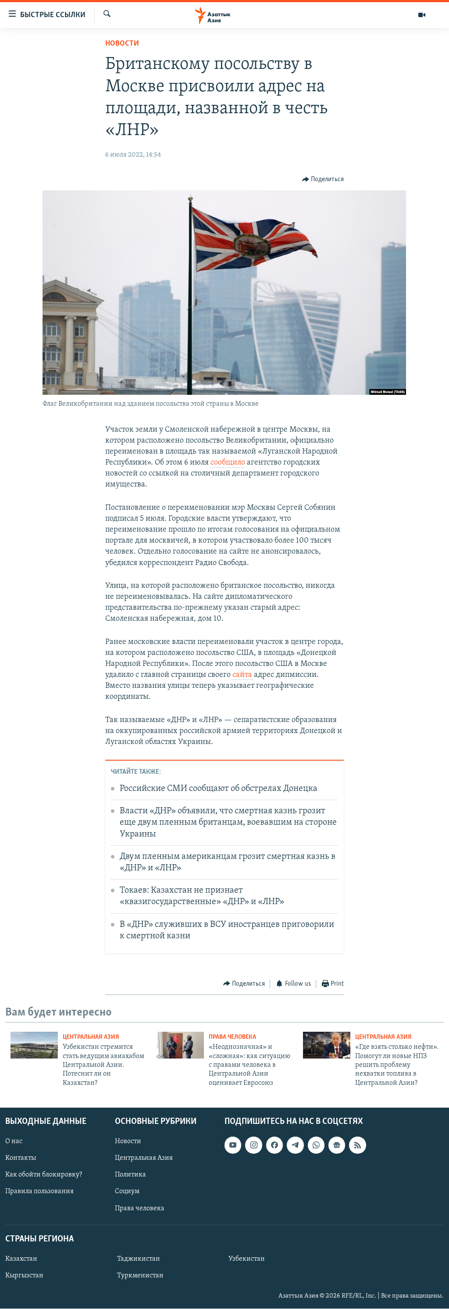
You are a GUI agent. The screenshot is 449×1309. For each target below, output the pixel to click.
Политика (130, 1175)
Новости (122, 44)
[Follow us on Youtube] (232, 1145)
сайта (243, 675)
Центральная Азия (91, 1037)
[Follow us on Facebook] (274, 1145)
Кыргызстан (24, 1275)
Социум (127, 1191)
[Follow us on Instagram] (253, 1145)
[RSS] (357, 1145)
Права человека (232, 1037)
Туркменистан (140, 1275)
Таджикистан (138, 1259)
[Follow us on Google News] (336, 1145)
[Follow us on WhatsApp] (316, 1145)
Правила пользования (39, 1191)
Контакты (20, 1158)
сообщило (227, 463)
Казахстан (21, 1259)
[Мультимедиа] (422, 15)
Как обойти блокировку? (43, 1175)
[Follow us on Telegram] (295, 1145)
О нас (13, 1141)
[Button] (323, 179)
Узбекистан (246, 1259)
